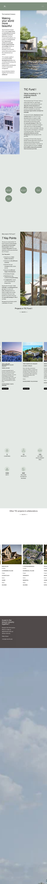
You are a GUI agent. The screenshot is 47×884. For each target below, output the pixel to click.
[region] (23, 366)
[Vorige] (3, 352)
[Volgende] (44, 352)
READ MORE (5, 388)
